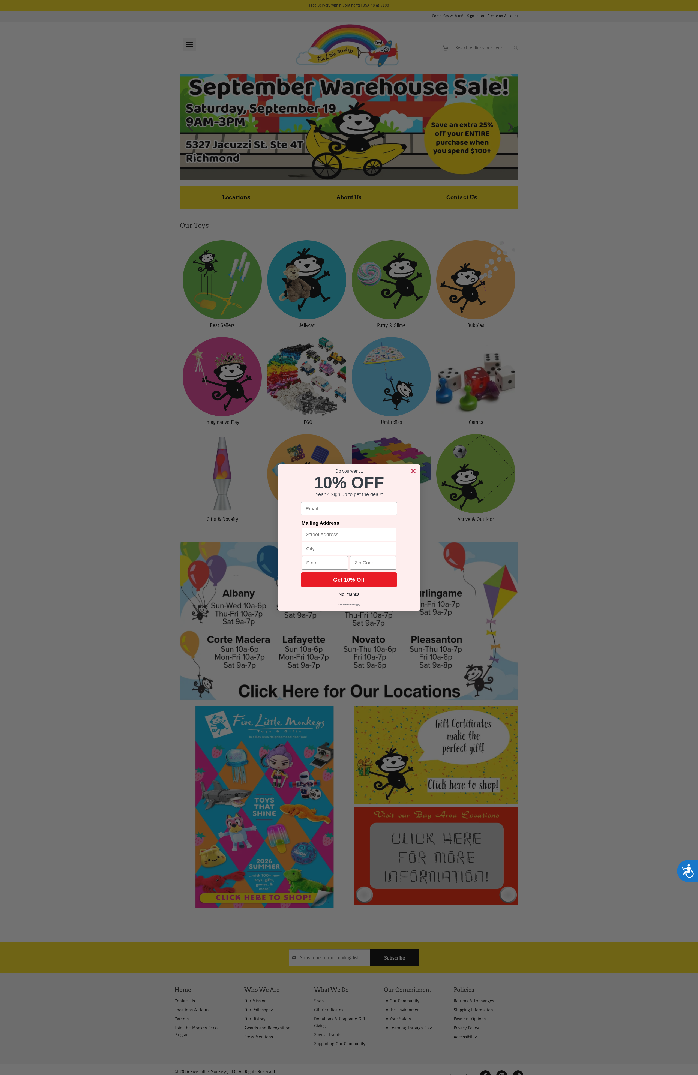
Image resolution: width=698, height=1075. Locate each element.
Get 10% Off (349, 580)
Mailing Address (320, 523)
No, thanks (349, 594)
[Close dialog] (413, 471)
